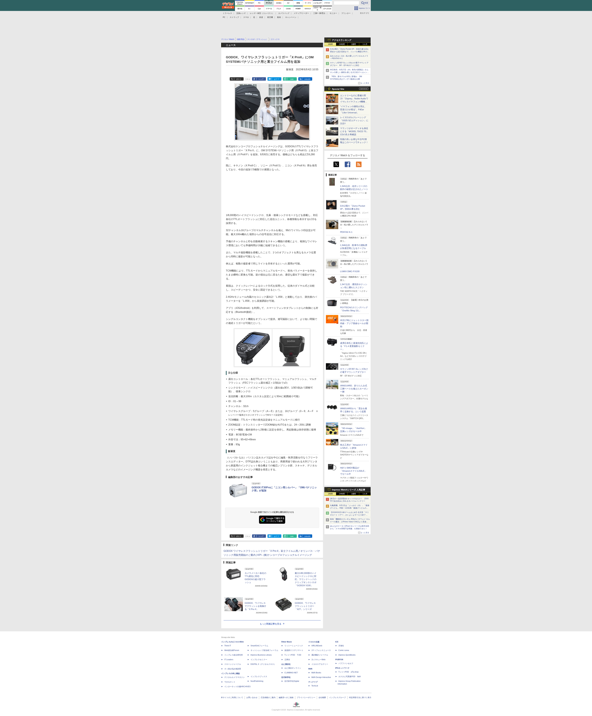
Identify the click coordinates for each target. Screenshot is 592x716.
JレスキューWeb (318, 659)
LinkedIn (307, 79)
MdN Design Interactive (321, 677)
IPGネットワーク (342, 668)
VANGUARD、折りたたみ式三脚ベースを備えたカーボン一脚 (354, 388)
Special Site (338, 89)
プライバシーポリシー (306, 697)
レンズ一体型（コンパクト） (262, 13)
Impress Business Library (261, 655)
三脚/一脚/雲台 (319, 13)
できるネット (229, 682)
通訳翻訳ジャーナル (319, 655)
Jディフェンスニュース (321, 650)
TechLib (314, 686)
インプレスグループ (337, 697)
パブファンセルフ (345, 663)
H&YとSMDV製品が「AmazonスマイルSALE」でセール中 (353, 471)
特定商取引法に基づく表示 (360, 697)
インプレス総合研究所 (233, 655)
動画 (279, 17)
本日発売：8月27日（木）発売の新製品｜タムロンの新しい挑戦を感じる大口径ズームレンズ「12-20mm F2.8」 (349, 72)
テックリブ (313, 682)
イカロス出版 (313, 642)
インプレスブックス (259, 676)
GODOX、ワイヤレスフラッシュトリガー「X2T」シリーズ (305, 606)
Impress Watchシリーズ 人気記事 (348, 489)
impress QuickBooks (347, 655)
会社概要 (322, 697)
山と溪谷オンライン (292, 668)
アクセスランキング (341, 40)
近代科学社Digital (291, 681)
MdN (310, 669)
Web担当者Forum (231, 650)
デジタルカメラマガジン (234, 677)
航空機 (270, 17)
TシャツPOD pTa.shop (348, 672)
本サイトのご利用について (232, 697)
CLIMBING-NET (291, 673)
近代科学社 (286, 677)
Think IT (227, 646)
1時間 (330, 44)
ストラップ (234, 17)
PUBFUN (339, 659)
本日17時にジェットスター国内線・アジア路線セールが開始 (354, 323)
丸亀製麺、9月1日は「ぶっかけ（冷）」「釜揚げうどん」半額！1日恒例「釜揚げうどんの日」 (349, 508)
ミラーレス (227, 13)
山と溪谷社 (286, 664)
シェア (261, 79)
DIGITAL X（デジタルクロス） (263, 664)
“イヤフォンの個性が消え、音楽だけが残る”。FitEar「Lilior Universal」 (353, 109)
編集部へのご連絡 (286, 697)
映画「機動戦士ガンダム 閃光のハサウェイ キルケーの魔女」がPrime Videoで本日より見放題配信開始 (350, 521)
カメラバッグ (283, 13)
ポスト (238, 79)
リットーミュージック (293, 646)
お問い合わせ (251, 697)
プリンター (346, 13)
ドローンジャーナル (232, 664)
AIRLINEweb (316, 646)
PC (224, 17)
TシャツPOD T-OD (292, 655)
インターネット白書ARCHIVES (237, 686)
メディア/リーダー (301, 13)
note (292, 79)
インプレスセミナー (259, 659)
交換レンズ (241, 13)
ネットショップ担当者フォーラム (264, 650)
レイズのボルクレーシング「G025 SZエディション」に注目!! (354, 120)
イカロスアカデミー (319, 664)
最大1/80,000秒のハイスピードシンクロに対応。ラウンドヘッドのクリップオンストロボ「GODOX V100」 (305, 579)
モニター (333, 13)
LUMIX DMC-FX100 (350, 271)
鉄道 (261, 17)
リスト (247, 79)
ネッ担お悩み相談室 (232, 669)
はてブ (276, 79)
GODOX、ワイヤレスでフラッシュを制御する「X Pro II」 (255, 606)
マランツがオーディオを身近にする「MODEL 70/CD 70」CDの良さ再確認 (354, 131)
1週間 (353, 44)
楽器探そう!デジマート (293, 650)
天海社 (341, 646)
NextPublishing (257, 681)
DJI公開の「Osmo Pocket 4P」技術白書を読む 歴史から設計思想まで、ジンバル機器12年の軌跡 (350, 51)
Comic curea (343, 650)
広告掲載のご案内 (268, 697)
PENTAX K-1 (346, 232)
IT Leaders (228, 659)
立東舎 (287, 659)
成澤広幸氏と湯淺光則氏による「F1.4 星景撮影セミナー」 (354, 346)
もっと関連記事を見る (270, 624)
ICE (336, 642)
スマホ (246, 17)
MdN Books (316, 673)
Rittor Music (286, 642)
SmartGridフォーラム (259, 646)
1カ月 (365, 44)
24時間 (342, 44)
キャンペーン (290, 17)
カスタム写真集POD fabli (349, 676)
